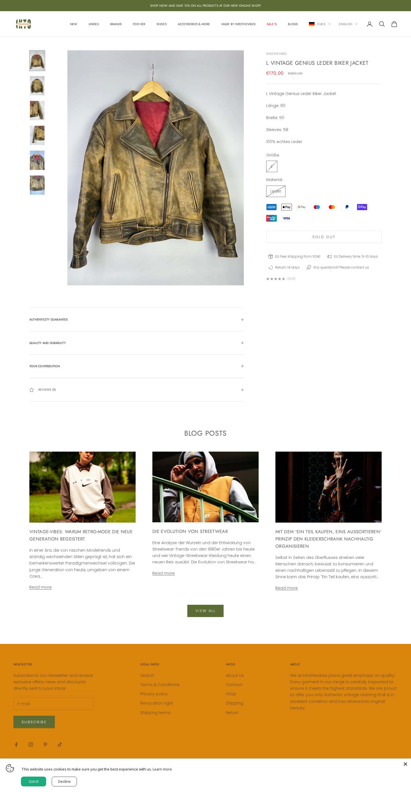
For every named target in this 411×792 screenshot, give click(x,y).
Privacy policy (154, 694)
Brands (116, 24)
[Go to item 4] (37, 135)
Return (232, 712)
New (73, 24)
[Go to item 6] (37, 185)
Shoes (162, 24)
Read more (40, 587)
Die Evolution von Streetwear (190, 531)
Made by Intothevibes (238, 24)
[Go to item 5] (37, 160)
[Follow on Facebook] (16, 744)
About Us (235, 675)
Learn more (162, 769)
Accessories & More (194, 24)
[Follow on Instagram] (31, 744)
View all (205, 610)
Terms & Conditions (159, 684)
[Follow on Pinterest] (45, 744)
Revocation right (156, 703)
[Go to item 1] (37, 60)
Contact (234, 684)
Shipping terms (155, 712)
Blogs (293, 24)
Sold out (324, 237)
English (345, 24)
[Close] (405, 764)
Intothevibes (276, 53)
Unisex (94, 24)
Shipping (234, 703)
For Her (139, 24)
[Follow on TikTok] (60, 744)
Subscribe (34, 722)
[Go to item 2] (37, 85)
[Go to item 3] (37, 110)
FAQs (231, 694)
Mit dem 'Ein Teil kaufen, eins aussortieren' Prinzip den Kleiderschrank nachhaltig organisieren (328, 538)
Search (147, 675)
